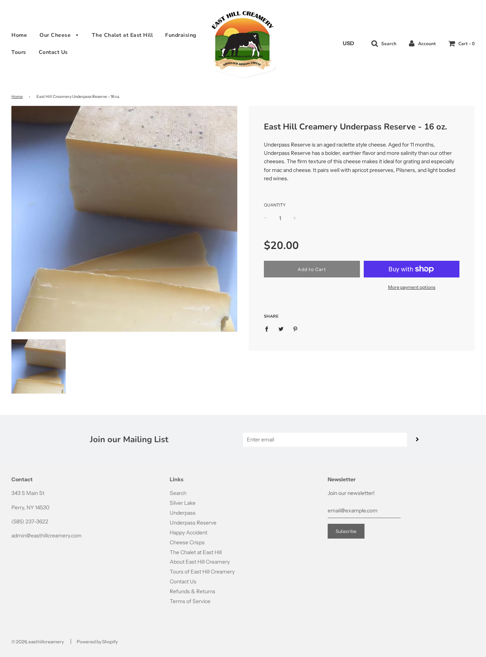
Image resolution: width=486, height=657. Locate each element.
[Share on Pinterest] (295, 328)
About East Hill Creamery (200, 561)
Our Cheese (56, 35)
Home (19, 35)
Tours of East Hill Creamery (202, 571)
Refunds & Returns (192, 591)
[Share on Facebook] (268, 328)
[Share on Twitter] (281, 328)
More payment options (412, 287)
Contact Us (53, 52)
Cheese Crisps (187, 542)
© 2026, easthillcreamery (37, 641)
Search (178, 493)
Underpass (183, 512)
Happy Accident (188, 532)
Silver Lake (183, 502)
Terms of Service (190, 601)
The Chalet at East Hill (122, 35)
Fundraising (180, 35)
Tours (18, 52)
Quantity (275, 205)
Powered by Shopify (97, 641)
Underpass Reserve (193, 522)
